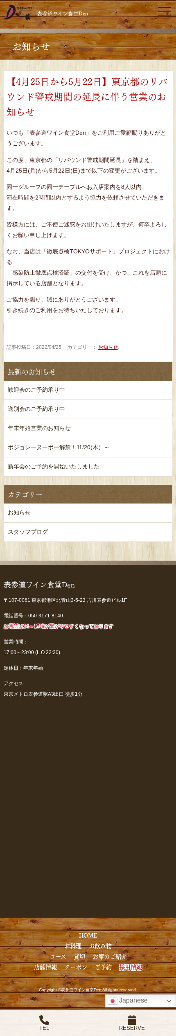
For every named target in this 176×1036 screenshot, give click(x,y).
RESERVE (132, 1028)
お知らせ (108, 347)
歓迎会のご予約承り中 (36, 389)
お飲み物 (100, 945)
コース (58, 956)
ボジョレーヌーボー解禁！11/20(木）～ (59, 447)
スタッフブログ (28, 531)
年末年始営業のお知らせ (39, 428)
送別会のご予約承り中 (36, 409)
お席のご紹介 (110, 956)
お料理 (72, 945)
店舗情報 (45, 966)
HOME (88, 934)
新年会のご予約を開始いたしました (53, 466)
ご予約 (103, 966)
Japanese (132, 1000)
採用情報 (130, 966)
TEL (44, 1028)
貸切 (79, 956)
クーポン (75, 966)
